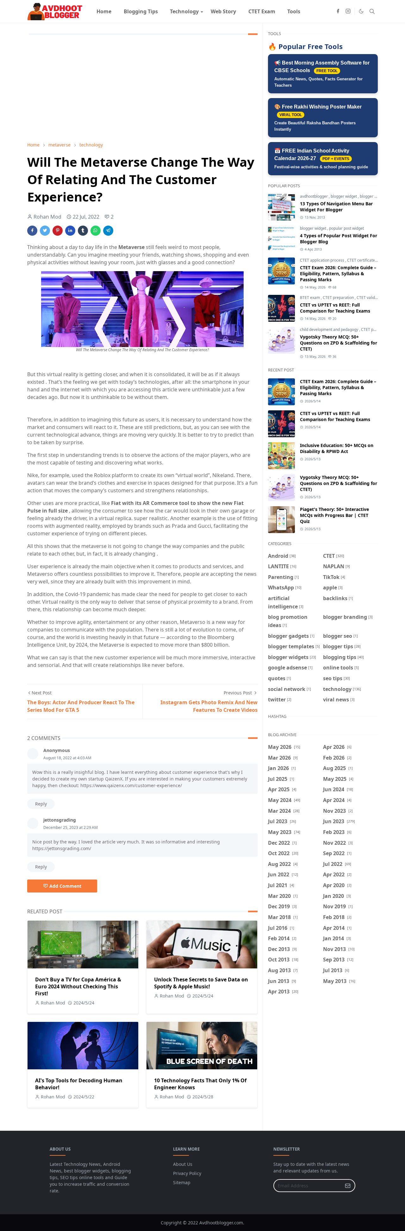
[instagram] (348, 11)
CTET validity (368, 297)
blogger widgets (374, 196)
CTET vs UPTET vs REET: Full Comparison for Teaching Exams (335, 308)
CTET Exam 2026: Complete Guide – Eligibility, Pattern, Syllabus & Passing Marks (338, 273)
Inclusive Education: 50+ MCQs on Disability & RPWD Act (336, 448)
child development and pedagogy (329, 329)
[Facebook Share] (32, 231)
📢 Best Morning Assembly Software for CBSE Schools (322, 74)
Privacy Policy (187, 1173)
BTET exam (310, 297)
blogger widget (344, 196)
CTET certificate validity (368, 260)
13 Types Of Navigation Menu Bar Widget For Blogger (336, 207)
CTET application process (322, 260)
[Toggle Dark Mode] (361, 11)
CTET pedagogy (375, 329)
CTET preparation (339, 297)
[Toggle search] (372, 11)
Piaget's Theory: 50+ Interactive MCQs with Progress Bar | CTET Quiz (334, 515)
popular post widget (346, 228)
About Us (182, 1164)
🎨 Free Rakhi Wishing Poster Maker (318, 118)
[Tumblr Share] (83, 231)
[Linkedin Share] (70, 231)
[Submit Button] (348, 1185)
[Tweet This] (45, 231)
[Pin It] (58, 231)
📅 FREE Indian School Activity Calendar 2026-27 (321, 158)
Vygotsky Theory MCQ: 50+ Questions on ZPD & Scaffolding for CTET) (338, 343)
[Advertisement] (142, 89)
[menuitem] (103, 11)
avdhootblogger (314, 196)
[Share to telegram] (108, 231)
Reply (41, 804)
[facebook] (338, 11)
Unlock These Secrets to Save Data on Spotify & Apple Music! (201, 983)
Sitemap (181, 1182)
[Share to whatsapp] (95, 231)
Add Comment (65, 886)
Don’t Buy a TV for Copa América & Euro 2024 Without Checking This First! (78, 986)
